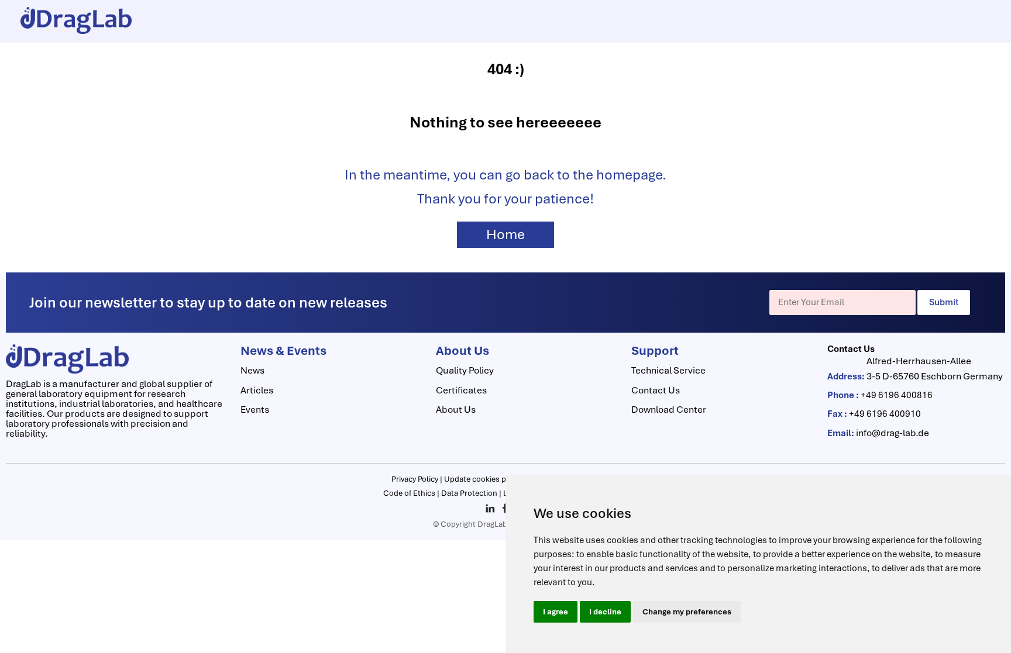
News (252, 370)
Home (505, 234)
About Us (456, 409)
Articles (256, 390)
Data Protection (470, 493)
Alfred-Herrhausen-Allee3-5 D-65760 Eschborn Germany (934, 368)
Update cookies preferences (494, 479)
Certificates (461, 390)
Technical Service (668, 370)
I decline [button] (605, 612)
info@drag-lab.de (892, 433)
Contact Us (655, 390)
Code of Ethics (410, 493)
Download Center (668, 409)
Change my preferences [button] (686, 612)
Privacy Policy (415, 479)
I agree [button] (555, 612)
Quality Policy (465, 370)
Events (254, 409)
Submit (943, 302)
